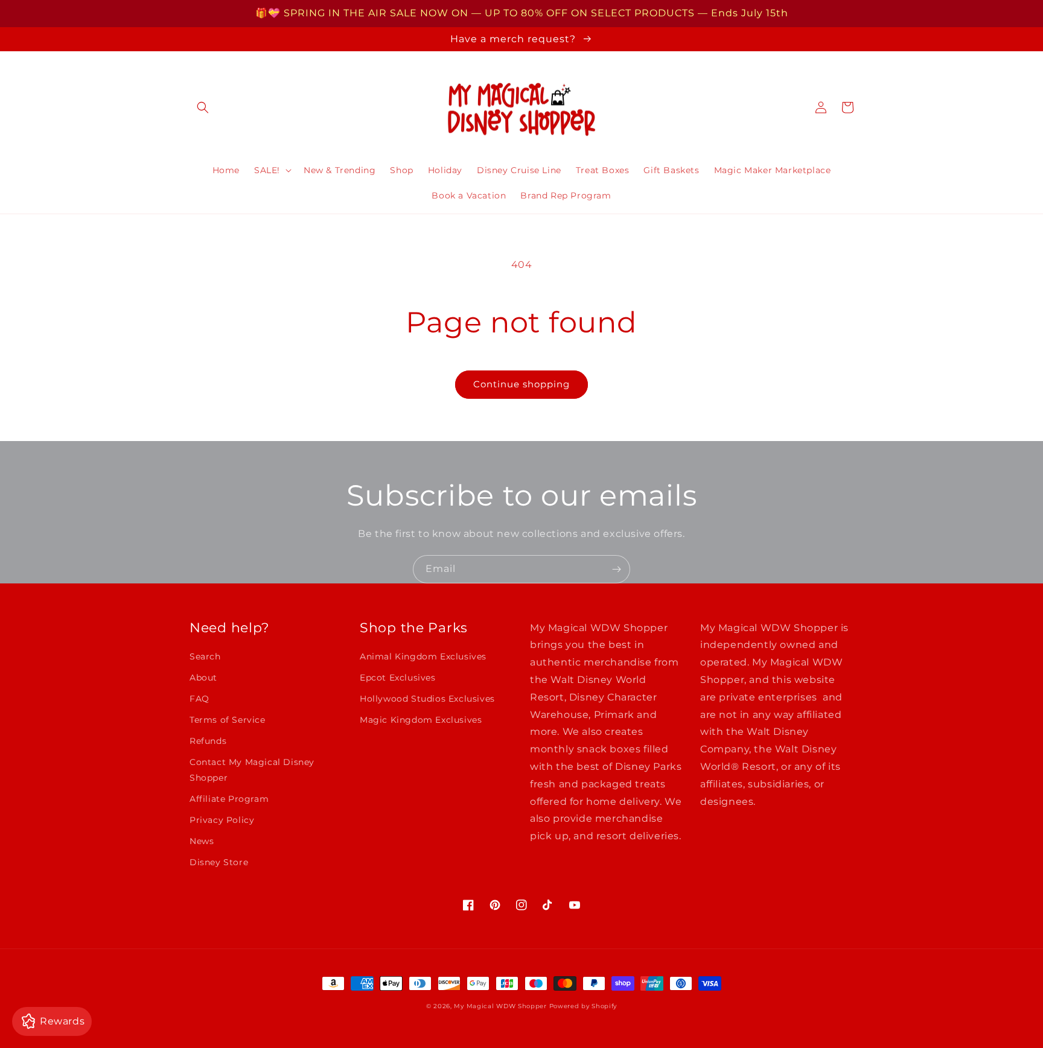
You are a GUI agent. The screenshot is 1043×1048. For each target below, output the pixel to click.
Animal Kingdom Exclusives (423, 656)
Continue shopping (521, 384)
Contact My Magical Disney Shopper (252, 770)
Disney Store (219, 862)
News (202, 841)
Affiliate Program (229, 798)
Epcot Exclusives (398, 677)
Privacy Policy (222, 820)
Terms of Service (228, 719)
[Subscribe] (616, 569)
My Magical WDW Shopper (500, 1006)
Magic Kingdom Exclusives (421, 719)
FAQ (199, 698)
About (203, 677)
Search (205, 656)
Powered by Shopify (583, 1006)
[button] (203, 107)
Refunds (208, 740)
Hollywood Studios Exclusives (427, 698)
